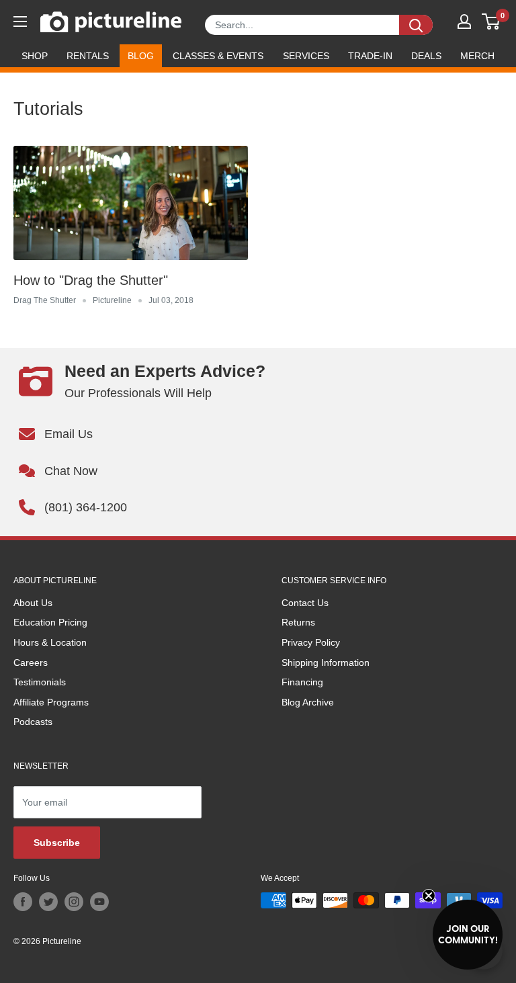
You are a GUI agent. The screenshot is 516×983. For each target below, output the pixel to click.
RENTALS (88, 55)
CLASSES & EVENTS (218, 55)
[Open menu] (20, 21)
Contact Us (305, 602)
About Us (32, 602)
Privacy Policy (311, 642)
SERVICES (306, 55)
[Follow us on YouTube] (99, 901)
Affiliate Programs (51, 702)
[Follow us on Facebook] (22, 901)
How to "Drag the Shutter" (90, 280)
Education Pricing (50, 622)
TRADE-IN (370, 55)
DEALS (426, 55)
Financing (302, 682)
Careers (30, 662)
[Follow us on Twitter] (48, 901)
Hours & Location (50, 642)
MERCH (477, 55)
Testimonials (39, 682)
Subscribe (57, 842)
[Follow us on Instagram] (73, 901)
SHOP (35, 55)
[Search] (416, 25)
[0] (491, 21)
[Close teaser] (428, 895)
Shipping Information (326, 662)
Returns (298, 622)
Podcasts (32, 721)
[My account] (464, 21)
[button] (468, 935)
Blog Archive (308, 702)
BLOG (141, 55)
